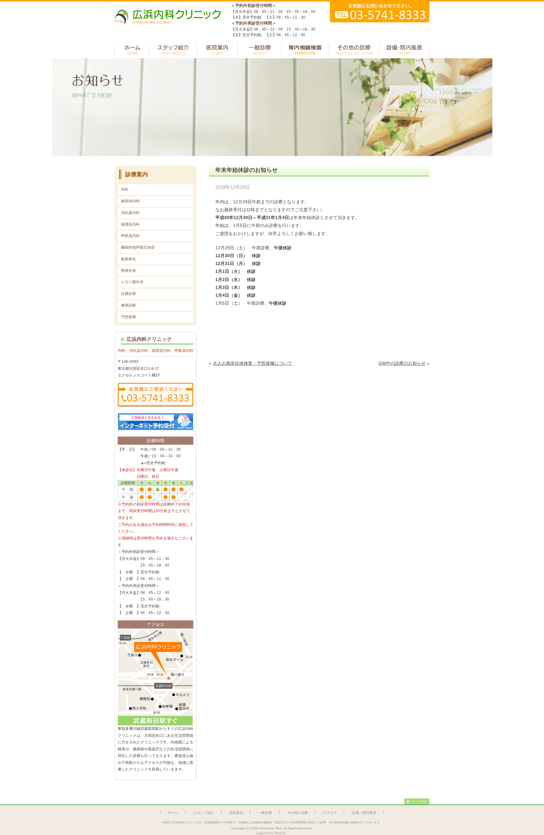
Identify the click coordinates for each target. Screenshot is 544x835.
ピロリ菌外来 (132, 282)
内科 (124, 189)
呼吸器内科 (130, 236)
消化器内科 (130, 213)
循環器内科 (130, 224)
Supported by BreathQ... (272, 833)
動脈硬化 (128, 259)
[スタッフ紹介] (173, 50)
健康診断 (128, 305)
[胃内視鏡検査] (305, 50)
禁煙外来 (128, 270)
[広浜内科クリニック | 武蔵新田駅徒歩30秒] (168, 27)
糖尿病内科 (130, 201)
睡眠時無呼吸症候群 (138, 247)
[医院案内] (217, 50)
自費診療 (128, 293)
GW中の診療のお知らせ (402, 363)
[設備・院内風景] (404, 50)
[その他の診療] (354, 50)
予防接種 (128, 317)
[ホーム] (132, 50)
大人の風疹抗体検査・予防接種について (252, 363)
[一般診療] (259, 50)
